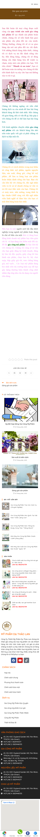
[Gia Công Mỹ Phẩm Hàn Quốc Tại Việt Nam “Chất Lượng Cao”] (5, 516)
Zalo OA (35, 836)
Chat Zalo (12, 836)
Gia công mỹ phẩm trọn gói (14, 708)
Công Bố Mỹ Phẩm (11, 718)
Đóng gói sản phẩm (20, 490)
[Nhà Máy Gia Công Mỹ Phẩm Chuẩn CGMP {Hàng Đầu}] (5, 537)
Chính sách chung (11, 678)
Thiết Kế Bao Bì (10, 722)
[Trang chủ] (16, 15)
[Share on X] (9, 373)
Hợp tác (7, 673)
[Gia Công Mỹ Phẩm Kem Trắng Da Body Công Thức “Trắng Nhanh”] (5, 527)
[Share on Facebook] (14, 373)
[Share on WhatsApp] (31, 373)
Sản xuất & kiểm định (20, 457)
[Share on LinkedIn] (25, 373)
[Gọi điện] (20, 832)
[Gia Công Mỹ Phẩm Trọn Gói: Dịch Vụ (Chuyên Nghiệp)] (5, 506)
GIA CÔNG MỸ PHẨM (11, 748)
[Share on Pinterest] (20, 373)
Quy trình (22, 15)
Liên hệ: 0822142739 (19, 565)
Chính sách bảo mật (12, 687)
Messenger (28, 836)
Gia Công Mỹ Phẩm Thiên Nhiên (16, 713)
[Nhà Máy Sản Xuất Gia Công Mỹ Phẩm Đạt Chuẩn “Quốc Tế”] (5, 547)
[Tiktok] (26, 660)
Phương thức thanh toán (13, 682)
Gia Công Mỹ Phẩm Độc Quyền (16, 703)
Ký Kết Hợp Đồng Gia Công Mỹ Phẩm (20, 424)
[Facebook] (13, 660)
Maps (4, 836)
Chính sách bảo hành (12, 692)
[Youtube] (20, 660)
